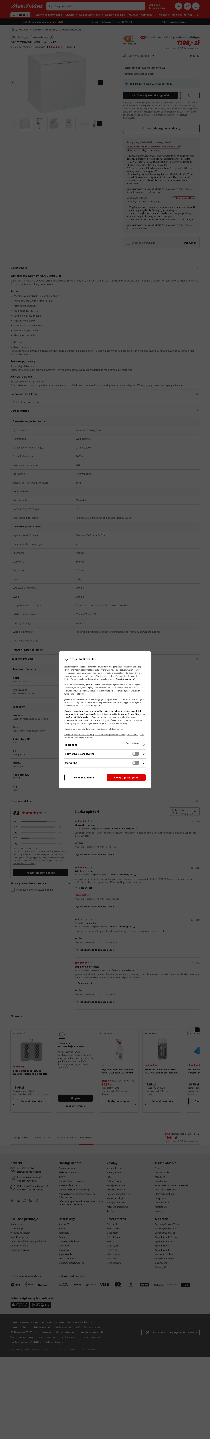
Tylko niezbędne (84, 777)
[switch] (135, 754)
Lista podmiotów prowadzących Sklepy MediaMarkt (116, 734)
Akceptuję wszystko (126, 777)
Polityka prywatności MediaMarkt (78, 734)
